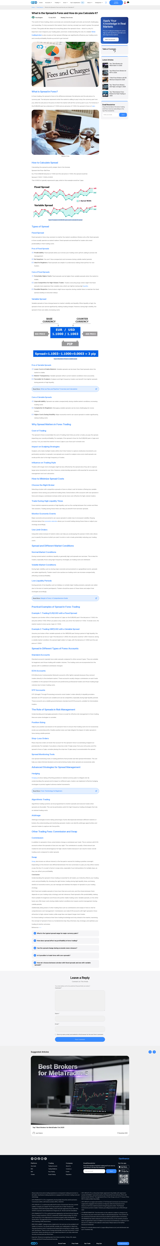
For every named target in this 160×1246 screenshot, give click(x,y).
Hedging (34, 778)
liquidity (85, 286)
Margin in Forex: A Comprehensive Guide (54, 598)
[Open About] (91, 3)
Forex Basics (40, 7)
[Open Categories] (102, 3)
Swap (33, 861)
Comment (58, 988)
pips (93, 106)
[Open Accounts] (51, 3)
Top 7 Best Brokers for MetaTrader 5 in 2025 (48, 1127)
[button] (150, 1052)
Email (57, 1024)
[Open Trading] (59, 3)
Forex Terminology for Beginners (51, 791)
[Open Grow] (67, 3)
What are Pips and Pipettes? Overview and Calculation (59, 389)
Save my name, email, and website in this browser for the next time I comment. (80, 1034)
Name (57, 1013)
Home (33, 7)
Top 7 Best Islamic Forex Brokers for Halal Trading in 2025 (118, 93)
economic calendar (51, 521)
